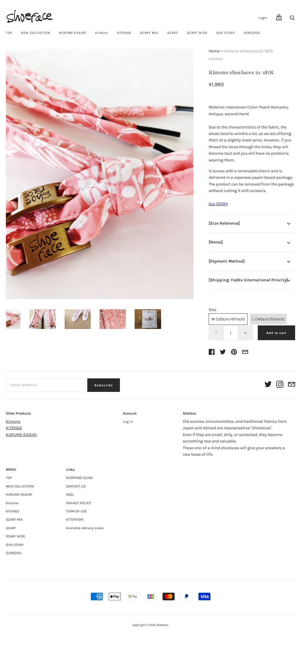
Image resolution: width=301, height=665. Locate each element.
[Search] (292, 19)
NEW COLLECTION (35, 33)
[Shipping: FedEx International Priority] (248, 280)
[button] (13, 319)
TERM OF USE (76, 511)
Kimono (101, 33)
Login (262, 18)
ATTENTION (74, 519)
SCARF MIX (149, 33)
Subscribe (103, 385)
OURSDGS (252, 33)
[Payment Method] (227, 261)
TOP (9, 33)
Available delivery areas (84, 528)
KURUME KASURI (72, 33)
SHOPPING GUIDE (79, 478)
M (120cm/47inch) (228, 319)
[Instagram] (279, 385)
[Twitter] (268, 385)
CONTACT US (76, 486)
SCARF (172, 33)
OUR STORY (225, 33)
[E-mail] (291, 385)
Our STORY (218, 203)
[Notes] (216, 242)
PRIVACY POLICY (78, 503)
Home (214, 51)
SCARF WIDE (197, 33)
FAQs (69, 494)
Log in (128, 422)
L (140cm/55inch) (268, 319)
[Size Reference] (224, 223)
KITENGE (124, 33)
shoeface (216, 59)
